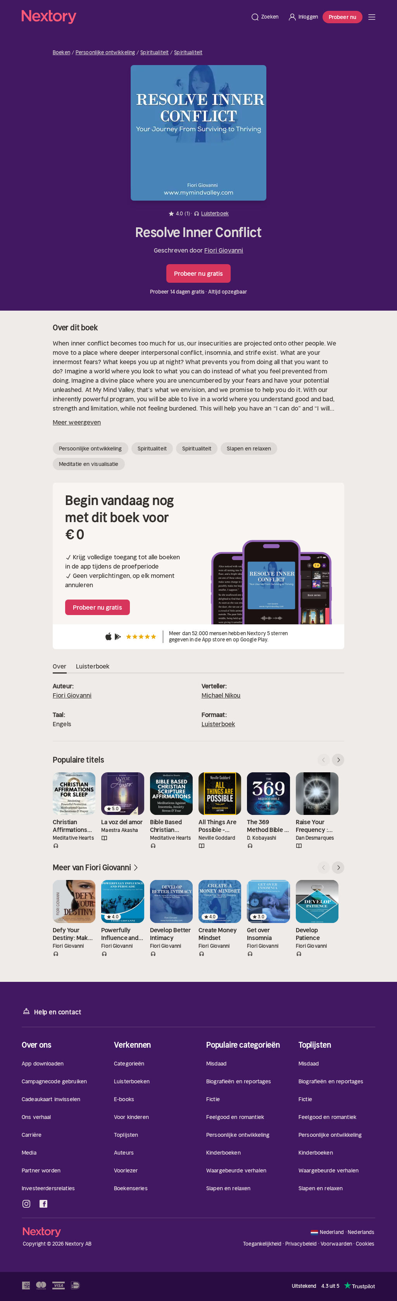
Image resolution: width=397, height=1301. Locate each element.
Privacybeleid (301, 1244)
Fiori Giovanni (223, 250)
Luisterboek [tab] (93, 666)
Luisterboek (218, 724)
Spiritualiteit (154, 53)
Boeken (61, 53)
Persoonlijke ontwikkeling (105, 53)
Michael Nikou (221, 695)
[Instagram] (26, 1203)
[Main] (371, 17)
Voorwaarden (336, 1244)
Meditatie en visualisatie (89, 464)
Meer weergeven (77, 422)
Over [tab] (60, 666)
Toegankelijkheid (262, 1244)
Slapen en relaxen (249, 448)
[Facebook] (43, 1203)
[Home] (134, 17)
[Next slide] (338, 760)
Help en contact (57, 1012)
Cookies (365, 1244)
